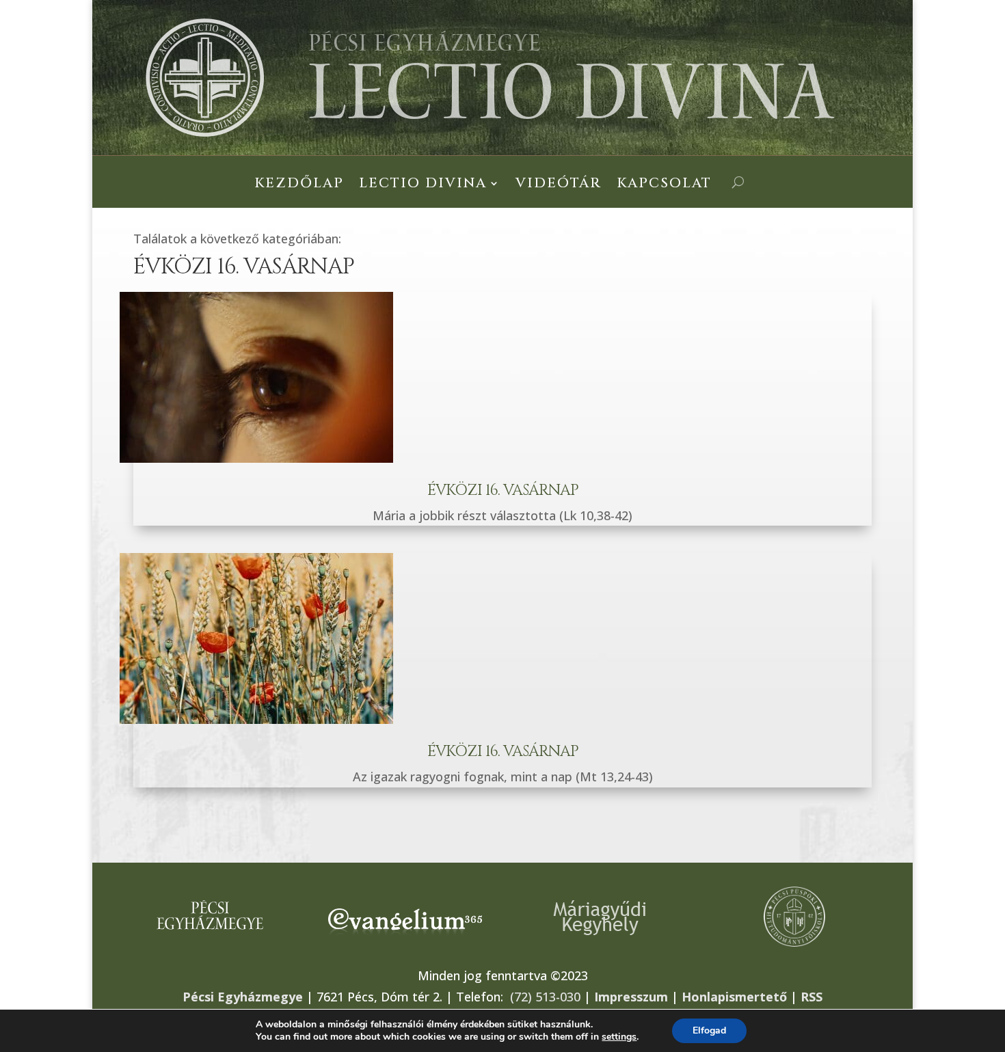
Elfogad (709, 1030)
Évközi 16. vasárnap (502, 490)
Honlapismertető (734, 996)
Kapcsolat (664, 185)
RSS (811, 996)
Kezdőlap (299, 185)
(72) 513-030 (545, 996)
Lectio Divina (423, 185)
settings (619, 1037)
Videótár (558, 185)
